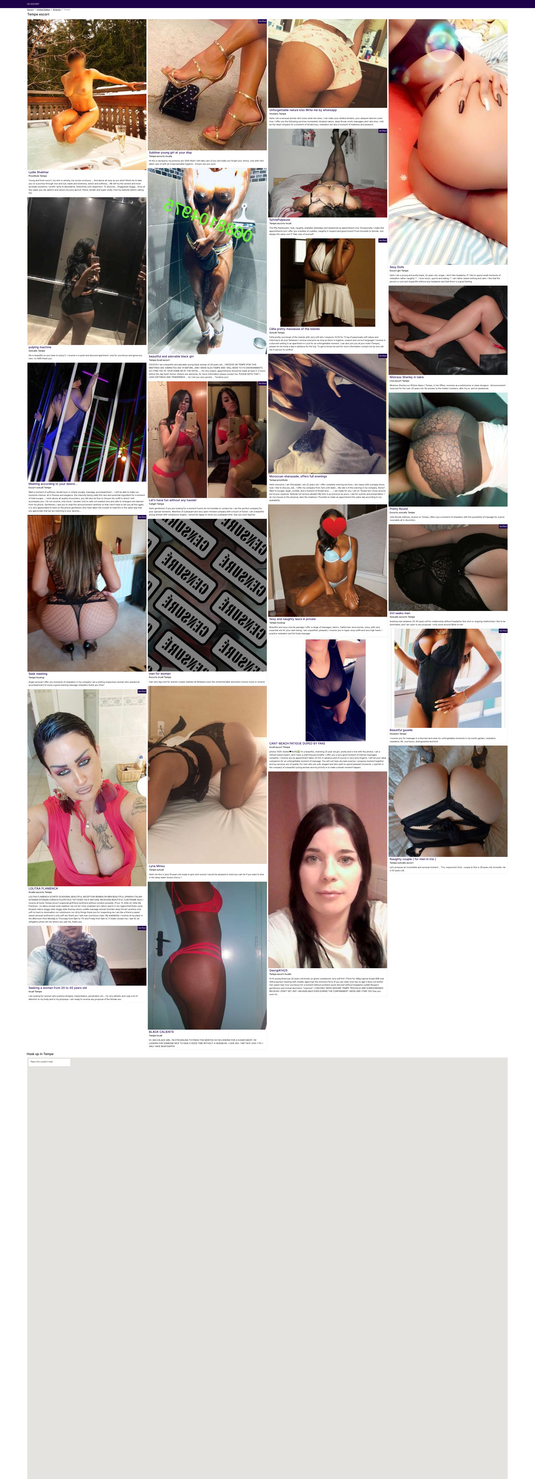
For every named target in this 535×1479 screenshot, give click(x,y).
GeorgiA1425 (278, 970)
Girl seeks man (400, 613)
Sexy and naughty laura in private (292, 619)
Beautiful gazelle (401, 730)
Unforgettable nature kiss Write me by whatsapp (303, 110)
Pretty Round (399, 509)
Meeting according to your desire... (53, 484)
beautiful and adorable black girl (171, 356)
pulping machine (40, 347)
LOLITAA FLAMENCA (43, 888)
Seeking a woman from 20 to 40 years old (58, 988)
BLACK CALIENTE (161, 1032)
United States (43, 9)
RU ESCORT (33, 4)
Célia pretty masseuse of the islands (294, 329)
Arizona (56, 9)
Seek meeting (38, 673)
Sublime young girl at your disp (170, 152)
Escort (30, 9)
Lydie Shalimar (39, 172)
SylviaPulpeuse (279, 219)
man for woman (160, 673)
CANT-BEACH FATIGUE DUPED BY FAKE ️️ (297, 743)
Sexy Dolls (397, 267)
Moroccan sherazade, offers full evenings (298, 476)
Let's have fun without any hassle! (172, 500)
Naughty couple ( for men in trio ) (413, 859)
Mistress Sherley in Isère (407, 377)
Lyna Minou (157, 866)
